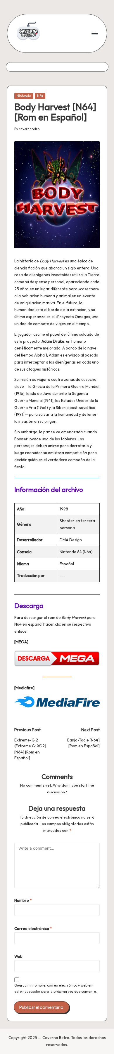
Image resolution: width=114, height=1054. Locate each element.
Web (18, 956)
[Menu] (94, 33)
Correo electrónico (33, 928)
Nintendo (24, 96)
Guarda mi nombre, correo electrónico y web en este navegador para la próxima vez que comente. (55, 988)
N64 (40, 96)
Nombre (23, 900)
